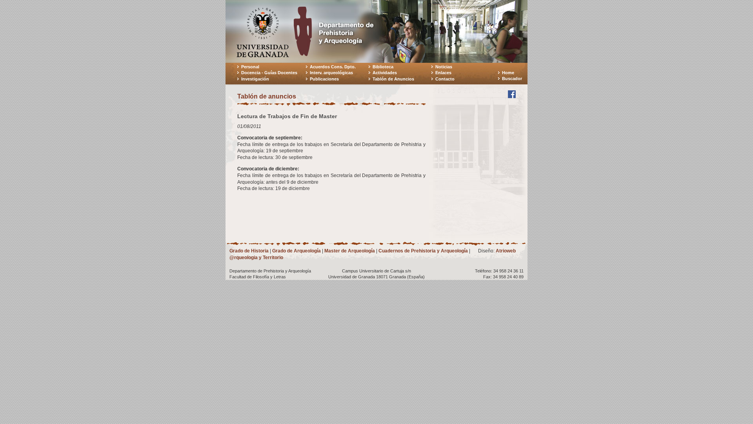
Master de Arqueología (349, 251)
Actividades (385, 72)
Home (508, 72)
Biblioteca (383, 66)
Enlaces (443, 72)
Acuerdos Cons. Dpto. (333, 66)
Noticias (443, 66)
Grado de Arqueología (296, 251)
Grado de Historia (249, 251)
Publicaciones (324, 79)
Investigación (255, 79)
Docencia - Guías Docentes (269, 72)
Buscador (512, 78)
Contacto (445, 79)
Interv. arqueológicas (331, 72)
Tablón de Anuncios (393, 79)
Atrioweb (506, 251)
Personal (250, 66)
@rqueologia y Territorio (256, 257)
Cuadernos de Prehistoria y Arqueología (423, 251)
